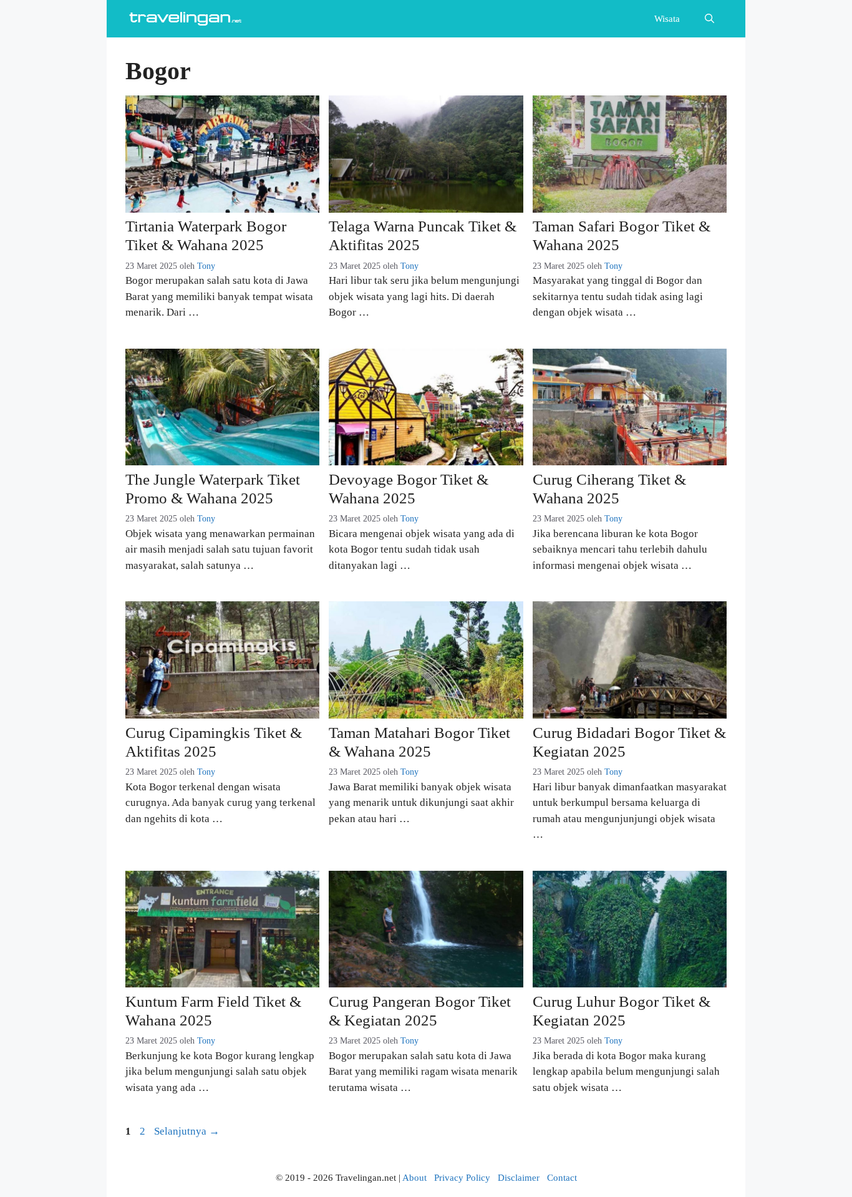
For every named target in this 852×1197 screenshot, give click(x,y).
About (414, 1178)
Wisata (667, 19)
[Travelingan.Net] (187, 18)
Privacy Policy (462, 1178)
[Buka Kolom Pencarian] (709, 18)
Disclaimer (519, 1178)
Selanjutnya (187, 1131)
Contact (562, 1178)
